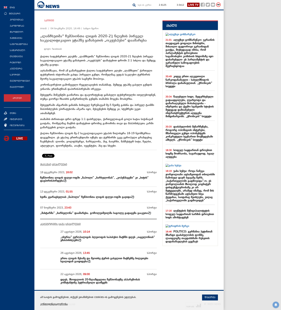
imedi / (45, 28)
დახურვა (210, 297)
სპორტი (49, 20)
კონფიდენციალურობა (54, 304)
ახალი (171, 26)
